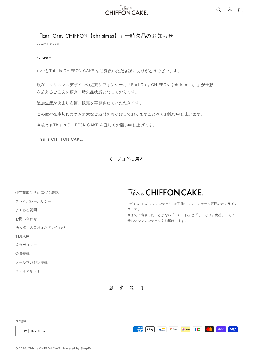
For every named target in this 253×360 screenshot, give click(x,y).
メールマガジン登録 (31, 262)
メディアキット (28, 271)
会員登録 (22, 253)
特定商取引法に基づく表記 (37, 192)
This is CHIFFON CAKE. (45, 348)
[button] (10, 9)
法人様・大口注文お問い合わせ (40, 227)
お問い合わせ (26, 219)
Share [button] (47, 58)
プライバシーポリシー (33, 201)
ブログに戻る (130, 159)
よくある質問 (26, 210)
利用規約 (22, 236)
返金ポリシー (26, 245)
